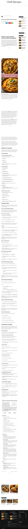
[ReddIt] (11, 23)
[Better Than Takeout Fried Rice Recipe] (2, 516)
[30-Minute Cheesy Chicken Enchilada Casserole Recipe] (9, 501)
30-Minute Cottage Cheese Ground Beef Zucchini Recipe (24, 48)
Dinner (3, 15)
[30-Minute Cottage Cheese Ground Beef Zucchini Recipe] (20, 48)
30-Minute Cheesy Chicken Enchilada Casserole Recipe (9, 504)
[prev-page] (1, 506)
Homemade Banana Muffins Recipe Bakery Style (24, 45)
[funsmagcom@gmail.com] (1, 21)
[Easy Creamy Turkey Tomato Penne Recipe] (4, 501)
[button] (26, 5)
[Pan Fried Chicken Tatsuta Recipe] (2, 519)
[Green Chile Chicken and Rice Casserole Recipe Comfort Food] (15, 501)
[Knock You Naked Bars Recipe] (20, 24)
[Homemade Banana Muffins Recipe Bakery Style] (20, 45)
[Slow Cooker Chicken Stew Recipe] (20, 19)
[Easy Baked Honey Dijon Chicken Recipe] (20, 28)
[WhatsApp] (12, 23)
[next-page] (2, 506)
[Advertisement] (14, 10)
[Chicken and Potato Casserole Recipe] (2, 514)
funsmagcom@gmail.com (5, 21)
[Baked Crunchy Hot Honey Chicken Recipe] (20, 21)
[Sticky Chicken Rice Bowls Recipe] (20, 26)
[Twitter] (8, 23)
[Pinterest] (9, 23)
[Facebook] (6, 23)
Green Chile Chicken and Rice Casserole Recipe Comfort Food (15, 504)
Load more (22, 30)
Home (2, 15)
